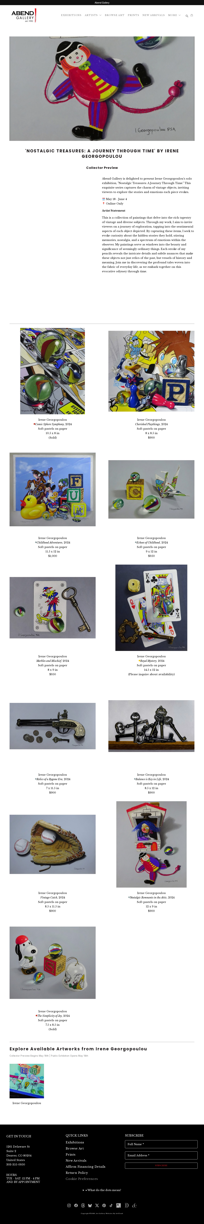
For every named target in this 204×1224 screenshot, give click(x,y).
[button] (93, 15)
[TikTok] (111, 1205)
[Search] (187, 16)
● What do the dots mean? (103, 1190)
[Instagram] (69, 1205)
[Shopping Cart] (192, 15)
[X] (97, 1205)
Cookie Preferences (82, 1179)
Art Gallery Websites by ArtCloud (109, 1213)
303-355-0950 (15, 1164)
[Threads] (83, 1205)
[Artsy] (118, 1205)
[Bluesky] (90, 1205)
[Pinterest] (104, 1205)
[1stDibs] (126, 1205)
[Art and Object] (134, 1205)
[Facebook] (76, 1205)
